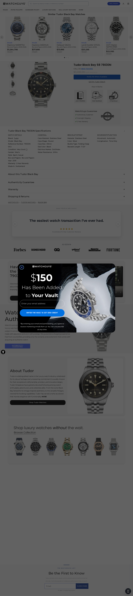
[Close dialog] (22, 267)
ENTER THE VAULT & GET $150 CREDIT (42, 313)
